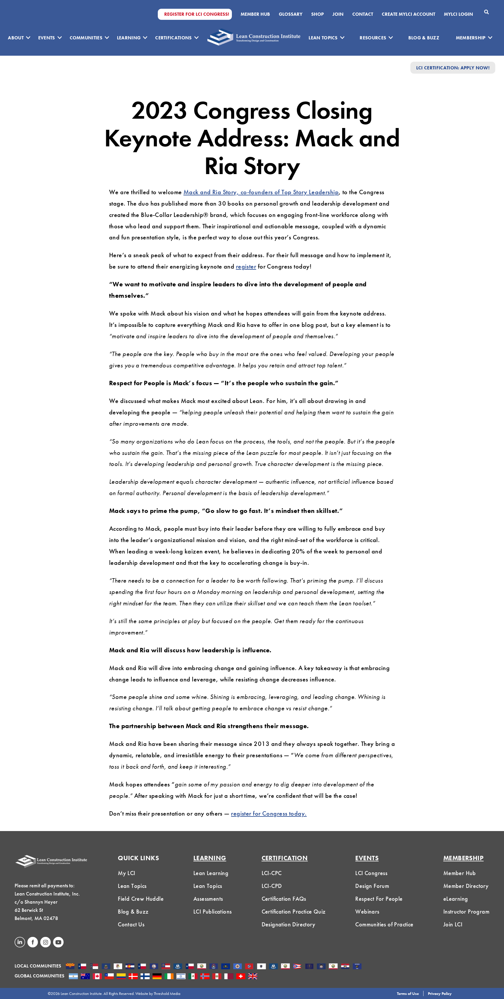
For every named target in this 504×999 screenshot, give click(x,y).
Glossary (290, 14)
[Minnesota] (237, 966)
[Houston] (189, 966)
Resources (373, 38)
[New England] (261, 966)
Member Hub (255, 14)
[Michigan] (213, 966)
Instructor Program (466, 911)
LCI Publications (212, 911)
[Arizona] (70, 966)
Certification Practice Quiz (294, 911)
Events (46, 38)
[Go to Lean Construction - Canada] (97, 976)
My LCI (126, 873)
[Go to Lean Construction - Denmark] (133, 976)
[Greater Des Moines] (177, 966)
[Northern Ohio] (297, 966)
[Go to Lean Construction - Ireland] (169, 976)
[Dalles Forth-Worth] (141, 966)
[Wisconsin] (357, 966)
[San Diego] (333, 966)
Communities (86, 38)
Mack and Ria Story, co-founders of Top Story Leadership (261, 192)
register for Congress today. (269, 813)
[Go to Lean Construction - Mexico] (192, 976)
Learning (129, 38)
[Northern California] (285, 966)
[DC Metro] (153, 966)
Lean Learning (210, 873)
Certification (285, 858)
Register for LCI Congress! (196, 14)
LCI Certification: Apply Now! (452, 67)
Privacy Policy (440, 993)
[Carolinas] (94, 966)
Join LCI (452, 924)
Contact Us (131, 924)
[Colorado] (129, 966)
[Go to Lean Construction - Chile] (109, 976)
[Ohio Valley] (309, 966)
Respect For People (378, 898)
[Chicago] (118, 966)
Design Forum (372, 886)
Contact (362, 14)
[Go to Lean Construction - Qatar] (228, 976)
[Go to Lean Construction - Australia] (85, 976)
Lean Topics (323, 38)
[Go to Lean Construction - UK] (252, 976)
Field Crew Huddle (141, 898)
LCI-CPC (272, 873)
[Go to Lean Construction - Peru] (216, 976)
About (16, 38)
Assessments (208, 898)
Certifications (173, 38)
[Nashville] (249, 966)
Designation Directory (288, 924)
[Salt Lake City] (321, 966)
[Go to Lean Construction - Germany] (157, 976)
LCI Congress (371, 873)
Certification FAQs (284, 898)
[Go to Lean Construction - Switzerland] (240, 976)
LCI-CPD (272, 886)
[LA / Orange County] (201, 966)
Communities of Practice (384, 924)
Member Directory (466, 886)
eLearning (455, 898)
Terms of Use (408, 993)
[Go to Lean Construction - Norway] (204, 976)
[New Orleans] (273, 966)
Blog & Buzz (424, 38)
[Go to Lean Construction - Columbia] (121, 976)
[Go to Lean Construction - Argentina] (73, 976)
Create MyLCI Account (408, 14)
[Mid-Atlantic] (225, 966)
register (246, 266)
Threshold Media (167, 993)
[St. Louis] (345, 966)
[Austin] (82, 966)
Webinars (367, 911)
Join (338, 14)
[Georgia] (165, 966)
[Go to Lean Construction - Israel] (181, 976)
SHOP (317, 14)
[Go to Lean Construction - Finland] (145, 976)
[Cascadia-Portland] (106, 966)
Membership (471, 38)
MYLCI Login (458, 14)
